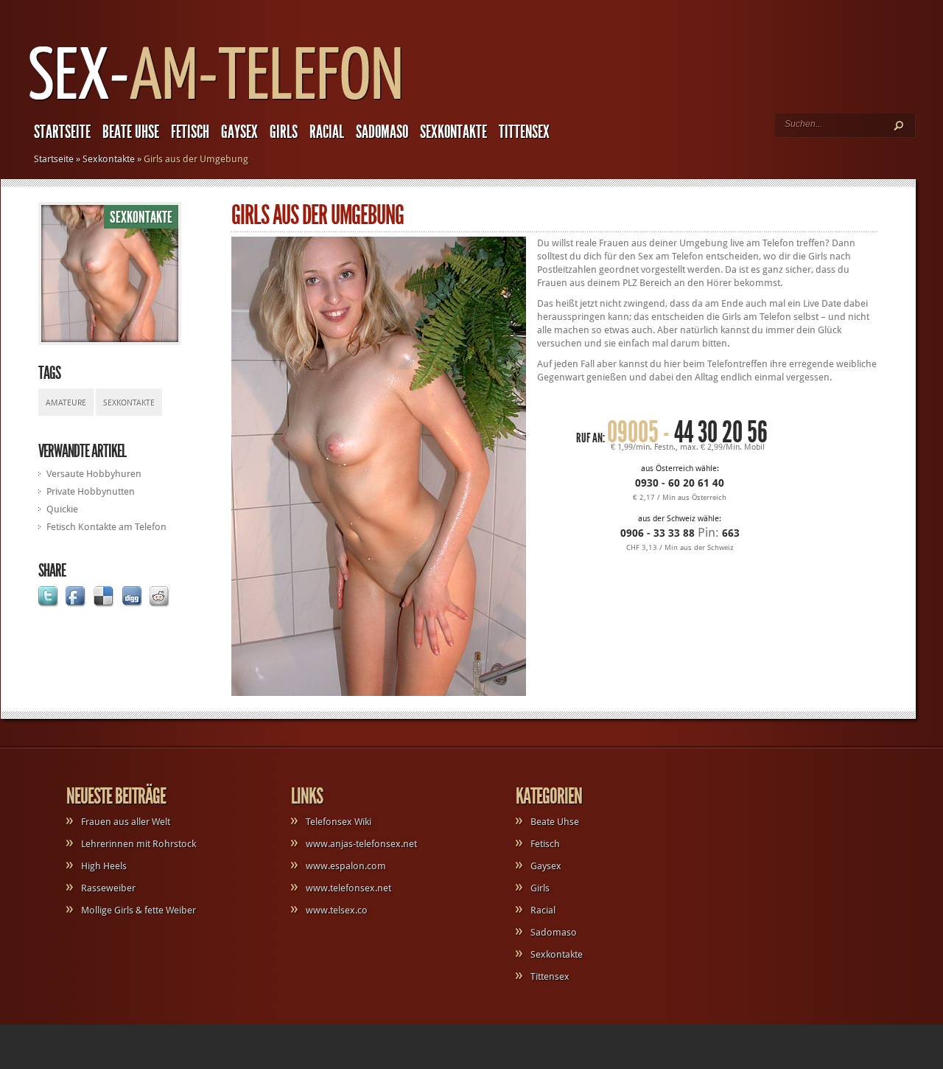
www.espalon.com (346, 865)
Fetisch (190, 132)
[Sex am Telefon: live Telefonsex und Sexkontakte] (216, 101)
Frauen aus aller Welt (125, 821)
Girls (284, 132)
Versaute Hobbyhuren (93, 473)
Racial (326, 132)
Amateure (66, 403)
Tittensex (524, 132)
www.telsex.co (337, 910)
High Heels (104, 865)
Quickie (62, 509)
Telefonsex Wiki (338, 821)
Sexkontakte (453, 132)
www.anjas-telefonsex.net (361, 843)
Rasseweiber (108, 888)
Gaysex (239, 132)
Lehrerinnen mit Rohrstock (138, 843)
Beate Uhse (130, 132)
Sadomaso (382, 132)
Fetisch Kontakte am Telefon (106, 526)
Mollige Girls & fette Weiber (138, 910)
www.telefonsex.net (348, 888)
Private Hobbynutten (90, 491)
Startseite (62, 132)
